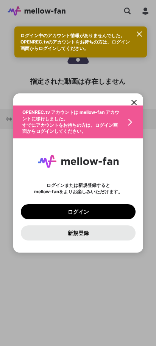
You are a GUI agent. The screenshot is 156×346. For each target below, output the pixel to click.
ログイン (78, 212)
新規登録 (78, 233)
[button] (78, 122)
